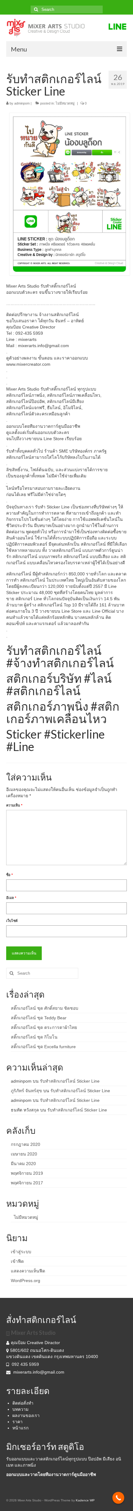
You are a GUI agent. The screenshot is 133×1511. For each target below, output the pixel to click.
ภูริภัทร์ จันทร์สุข (26, 1090)
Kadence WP (85, 1500)
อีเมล (11, 898)
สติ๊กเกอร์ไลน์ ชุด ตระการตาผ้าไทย (44, 1027)
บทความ (20, 1409)
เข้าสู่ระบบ (21, 1251)
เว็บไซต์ (12, 921)
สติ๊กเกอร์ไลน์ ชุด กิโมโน (34, 1037)
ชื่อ (9, 875)
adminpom (22, 103)
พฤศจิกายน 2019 (27, 1173)
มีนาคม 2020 (23, 1163)
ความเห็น (14, 805)
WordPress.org (25, 1280)
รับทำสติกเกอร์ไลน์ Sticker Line (70, 1081)
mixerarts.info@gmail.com (38, 1372)
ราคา (17, 1421)
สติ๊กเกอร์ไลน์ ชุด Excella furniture (43, 1046)
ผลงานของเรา (26, 1415)
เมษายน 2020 (24, 1153)
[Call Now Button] (118, 1498)
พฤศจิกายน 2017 (27, 1182)
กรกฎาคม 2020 (25, 1144)
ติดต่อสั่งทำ (22, 1403)
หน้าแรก (20, 1427)
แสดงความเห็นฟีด (28, 1270)
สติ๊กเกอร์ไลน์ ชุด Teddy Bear (38, 1017)
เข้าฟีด (17, 1261)
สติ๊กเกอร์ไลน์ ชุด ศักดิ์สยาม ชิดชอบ (44, 1008)
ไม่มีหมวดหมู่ (65, 103)
